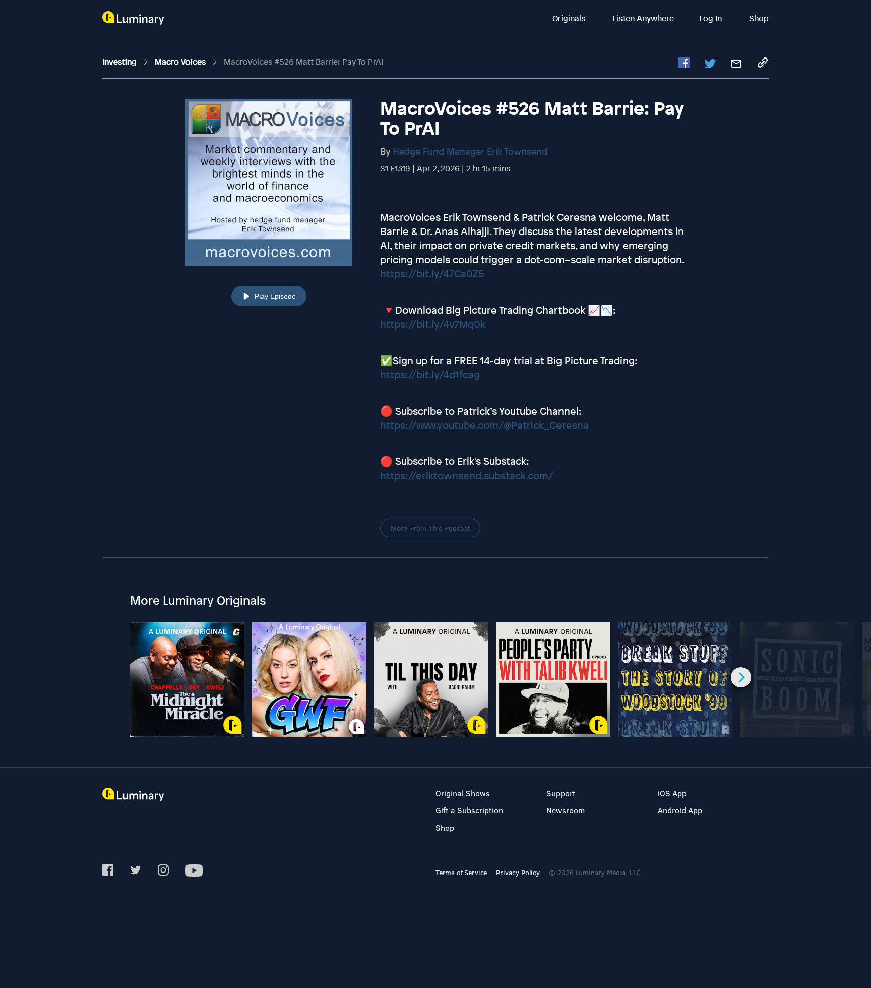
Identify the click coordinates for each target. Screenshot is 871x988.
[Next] (741, 677)
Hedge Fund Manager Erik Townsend (470, 151)
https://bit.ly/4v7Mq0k (432, 324)
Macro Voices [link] (181, 61)
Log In (711, 18)
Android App (680, 810)
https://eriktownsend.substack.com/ (466, 475)
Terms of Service (461, 872)
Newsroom (565, 810)
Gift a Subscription (469, 810)
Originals (569, 18)
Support (561, 793)
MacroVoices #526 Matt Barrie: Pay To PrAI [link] (303, 61)
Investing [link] (120, 61)
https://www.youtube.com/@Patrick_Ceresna (484, 425)
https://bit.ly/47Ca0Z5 (432, 273)
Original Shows (463, 793)
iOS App (672, 793)
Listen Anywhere (643, 18)
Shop (759, 18)
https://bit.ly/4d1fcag (430, 374)
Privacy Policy (518, 872)
